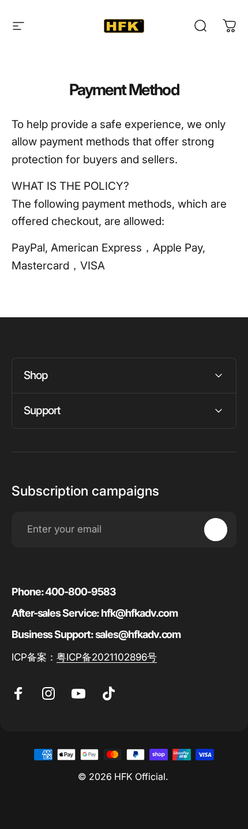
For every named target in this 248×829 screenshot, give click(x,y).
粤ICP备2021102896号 (107, 657)
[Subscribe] (215, 529)
